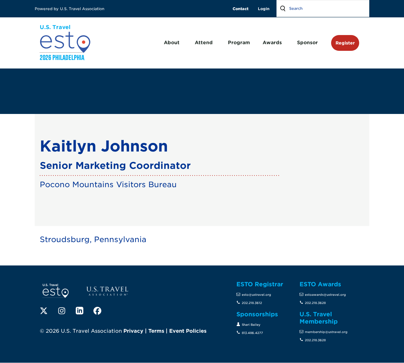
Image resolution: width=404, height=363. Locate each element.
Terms (156, 331)
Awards (272, 42)
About (172, 42)
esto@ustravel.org (256, 294)
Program (239, 42)
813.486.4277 (252, 333)
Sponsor (307, 42)
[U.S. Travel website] (107, 291)
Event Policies (187, 331)
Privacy (133, 331)
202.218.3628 (315, 303)
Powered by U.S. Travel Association (70, 8)
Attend (204, 42)
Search (283, 8)
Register (345, 42)
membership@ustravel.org (326, 332)
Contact (240, 8)
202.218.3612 (252, 303)
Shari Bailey (251, 324)
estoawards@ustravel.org (325, 294)
